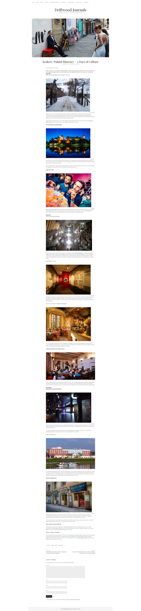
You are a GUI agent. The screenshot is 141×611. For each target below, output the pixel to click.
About (37, 2)
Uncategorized (60, 545)
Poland (56, 545)
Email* (47, 585)
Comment (47, 565)
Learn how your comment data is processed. (71, 599)
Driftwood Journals (70, 9)
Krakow (53, 545)
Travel (41, 2)
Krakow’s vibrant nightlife (51, 209)
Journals (47, 2)
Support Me (86, 2)
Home (34, 2)
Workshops (63, 2)
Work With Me (79, 2)
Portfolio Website (71, 2)
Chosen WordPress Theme (66, 609)
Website (47, 590)
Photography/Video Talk (54, 2)
